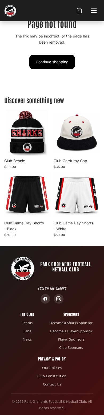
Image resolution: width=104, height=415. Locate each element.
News (27, 339)
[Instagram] (58, 299)
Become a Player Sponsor (71, 331)
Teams (27, 322)
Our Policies (52, 367)
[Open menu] (94, 10)
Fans (27, 331)
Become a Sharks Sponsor (71, 322)
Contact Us (52, 384)
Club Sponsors (71, 347)
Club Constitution (51, 376)
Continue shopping (52, 62)
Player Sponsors (71, 339)
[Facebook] (45, 299)
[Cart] (79, 10)
